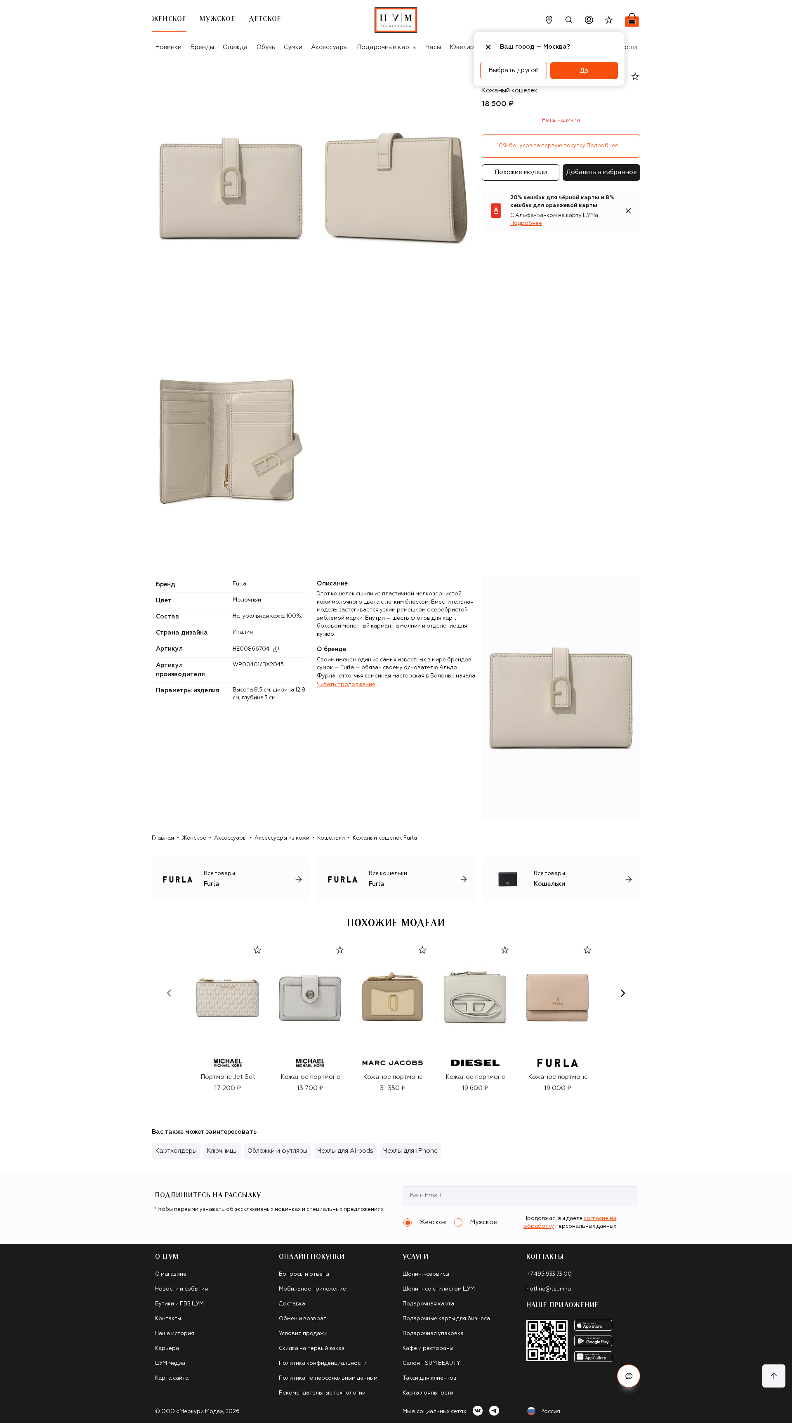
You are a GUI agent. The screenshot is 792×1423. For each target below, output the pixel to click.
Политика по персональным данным (328, 1378)
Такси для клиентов (430, 1378)
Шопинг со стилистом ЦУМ (439, 1289)
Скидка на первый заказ (311, 1348)
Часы (433, 47)
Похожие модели (521, 172)
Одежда (235, 47)
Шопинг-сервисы (426, 1274)
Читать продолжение (346, 684)
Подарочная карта (428, 1304)
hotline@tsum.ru (548, 1289)
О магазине (170, 1274)
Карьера (167, 1348)
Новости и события (181, 1289)
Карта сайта (172, 1378)
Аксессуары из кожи (282, 838)
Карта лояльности (428, 1393)
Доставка (292, 1304)
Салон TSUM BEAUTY (431, 1363)
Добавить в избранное (601, 172)
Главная (163, 838)
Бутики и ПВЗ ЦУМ (179, 1304)
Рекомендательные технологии (322, 1393)
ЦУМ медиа (170, 1363)
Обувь (266, 47)
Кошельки (331, 838)
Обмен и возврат (302, 1319)
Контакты (168, 1319)
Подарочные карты (387, 47)
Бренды (202, 47)
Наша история (174, 1333)
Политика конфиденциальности (323, 1363)
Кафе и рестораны (428, 1348)
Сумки (293, 47)
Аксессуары (329, 47)
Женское (194, 838)
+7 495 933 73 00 (549, 1274)
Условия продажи (303, 1333)
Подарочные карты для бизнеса (446, 1319)
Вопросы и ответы (304, 1274)
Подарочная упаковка (433, 1333)
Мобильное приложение (312, 1289)
